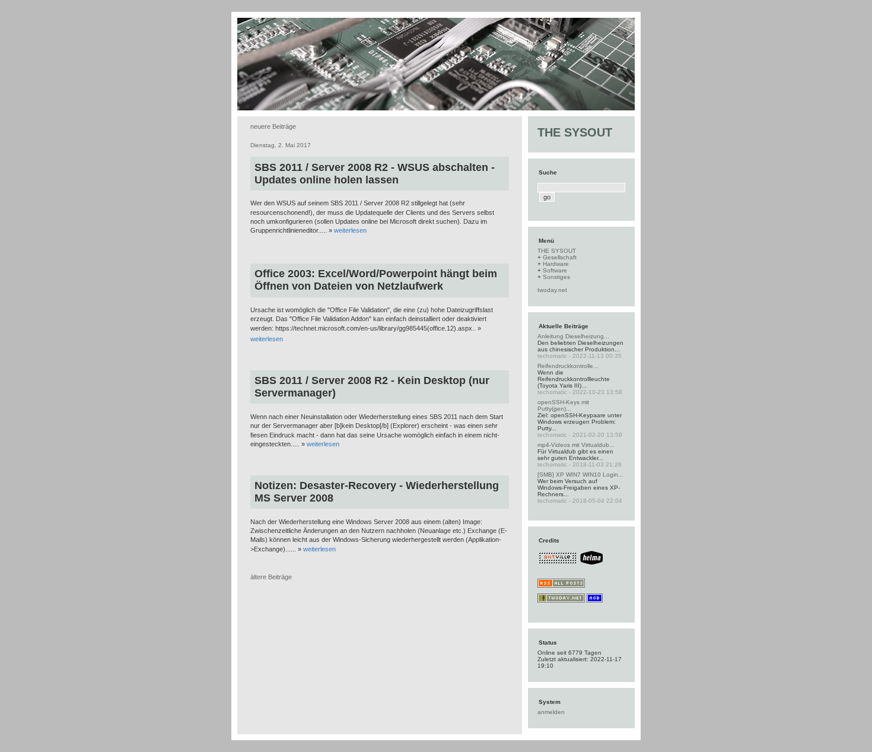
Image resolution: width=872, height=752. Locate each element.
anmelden (551, 712)
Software (555, 270)
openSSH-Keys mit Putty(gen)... (563, 405)
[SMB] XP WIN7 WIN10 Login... (580, 474)
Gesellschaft (560, 257)
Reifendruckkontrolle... (568, 366)
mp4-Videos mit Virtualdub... (576, 445)
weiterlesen (350, 230)
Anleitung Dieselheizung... (573, 336)
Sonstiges (556, 277)
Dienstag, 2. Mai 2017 (280, 145)
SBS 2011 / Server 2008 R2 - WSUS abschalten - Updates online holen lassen (374, 173)
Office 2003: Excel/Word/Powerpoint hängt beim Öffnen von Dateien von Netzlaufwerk (375, 280)
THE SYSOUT (574, 132)
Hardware (556, 264)
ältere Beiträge (271, 576)
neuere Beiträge (273, 126)
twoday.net (552, 290)
